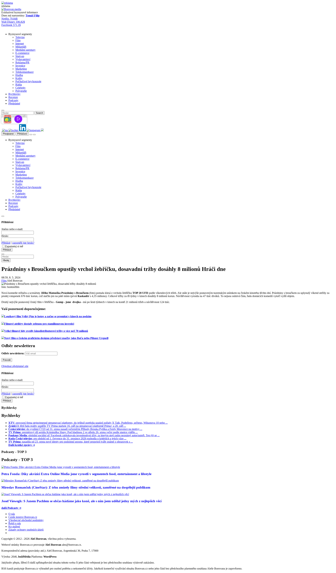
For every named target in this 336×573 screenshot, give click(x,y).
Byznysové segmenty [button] (20, 34)
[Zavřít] (2, 216)
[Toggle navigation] (34, 134)
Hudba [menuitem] (19, 75)
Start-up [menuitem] (19, 56)
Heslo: (5, 235)
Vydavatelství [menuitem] (22, 59)
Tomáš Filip (33, 15)
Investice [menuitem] (20, 65)
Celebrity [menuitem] (20, 87)
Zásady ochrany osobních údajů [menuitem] (26, 529)
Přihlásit (5, 242)
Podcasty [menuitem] (13, 100)
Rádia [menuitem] (18, 84)
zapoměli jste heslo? (23, 242)
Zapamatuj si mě (14, 246)
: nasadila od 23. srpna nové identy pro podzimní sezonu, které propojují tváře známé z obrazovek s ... (70, 441)
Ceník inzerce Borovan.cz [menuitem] (22, 517)
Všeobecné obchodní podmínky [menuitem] (26, 520)
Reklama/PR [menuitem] (22, 62)
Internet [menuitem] (19, 43)
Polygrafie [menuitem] (21, 90)
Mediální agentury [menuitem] (25, 49)
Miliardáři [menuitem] (20, 46)
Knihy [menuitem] (18, 78)
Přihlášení (22, 133)
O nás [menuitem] (11, 513)
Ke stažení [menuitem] (14, 526)
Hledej (6, 260)
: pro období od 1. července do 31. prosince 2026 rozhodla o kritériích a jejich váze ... (67, 438)
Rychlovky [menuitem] (14, 94)
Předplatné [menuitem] (14, 103)
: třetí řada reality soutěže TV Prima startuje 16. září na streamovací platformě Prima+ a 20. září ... (67, 425)
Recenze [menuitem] (13, 97)
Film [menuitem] (17, 40)
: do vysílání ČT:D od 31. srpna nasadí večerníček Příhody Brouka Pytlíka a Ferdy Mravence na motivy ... (75, 429)
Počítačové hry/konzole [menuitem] (28, 81)
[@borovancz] (14, 130)
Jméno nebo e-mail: (12, 229)
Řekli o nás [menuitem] (14, 523)
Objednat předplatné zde (14, 366)
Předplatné (8, 133)
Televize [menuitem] (20, 37)
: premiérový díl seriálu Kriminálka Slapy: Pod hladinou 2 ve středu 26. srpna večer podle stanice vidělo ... (73, 432)
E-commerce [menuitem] (22, 53)
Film (4, 280)
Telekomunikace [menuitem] (24, 71)
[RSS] (5, 130)
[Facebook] (1, 130)
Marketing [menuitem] (21, 68)
